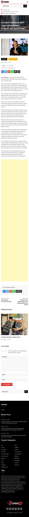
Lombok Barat (18, 451)
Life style (3, 451)
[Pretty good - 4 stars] (5, 351)
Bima (16, 445)
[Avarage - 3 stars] (4, 351)
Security (16, 462)
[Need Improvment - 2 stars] (2, 351)
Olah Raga (17, 458)
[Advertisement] (14, 220)
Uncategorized (4, 467)
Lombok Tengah (5, 454)
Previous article (5, 298)
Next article (24, 298)
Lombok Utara (4, 456)
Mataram (17, 456)
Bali (2, 445)
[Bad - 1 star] (1, 351)
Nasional (3, 458)
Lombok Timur (13, 59)
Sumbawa (3, 465)
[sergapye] (4, 65)
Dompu (2, 447)
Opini (2, 460)
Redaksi (3, 409)
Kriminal (16, 449)
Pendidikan (17, 460)
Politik (2, 462)
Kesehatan (3, 449)
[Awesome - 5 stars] (6, 351)
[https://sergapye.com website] (2, 65)
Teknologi (17, 465)
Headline (4, 59)
